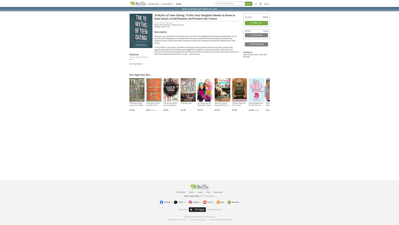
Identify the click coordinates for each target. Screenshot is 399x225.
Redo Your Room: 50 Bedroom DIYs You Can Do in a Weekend (222, 105)
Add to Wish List (257, 44)
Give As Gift (257, 35)
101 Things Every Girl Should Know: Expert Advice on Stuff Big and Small (204, 106)
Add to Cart (257, 23)
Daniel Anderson (164, 25)
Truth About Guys (186, 103)
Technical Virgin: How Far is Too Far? (239, 104)
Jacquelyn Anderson (177, 25)
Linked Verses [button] (137, 64)
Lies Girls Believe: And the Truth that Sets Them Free (256, 105)
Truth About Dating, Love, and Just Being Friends (136, 105)
